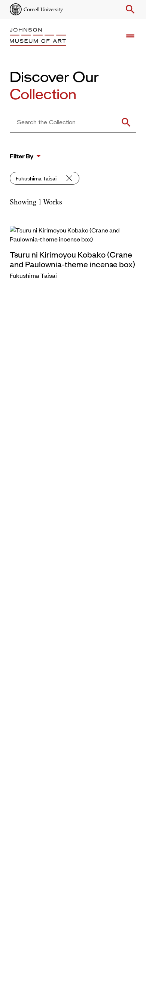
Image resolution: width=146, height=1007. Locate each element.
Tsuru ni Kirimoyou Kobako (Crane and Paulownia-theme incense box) (72, 259)
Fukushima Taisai (36, 178)
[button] (128, 9)
